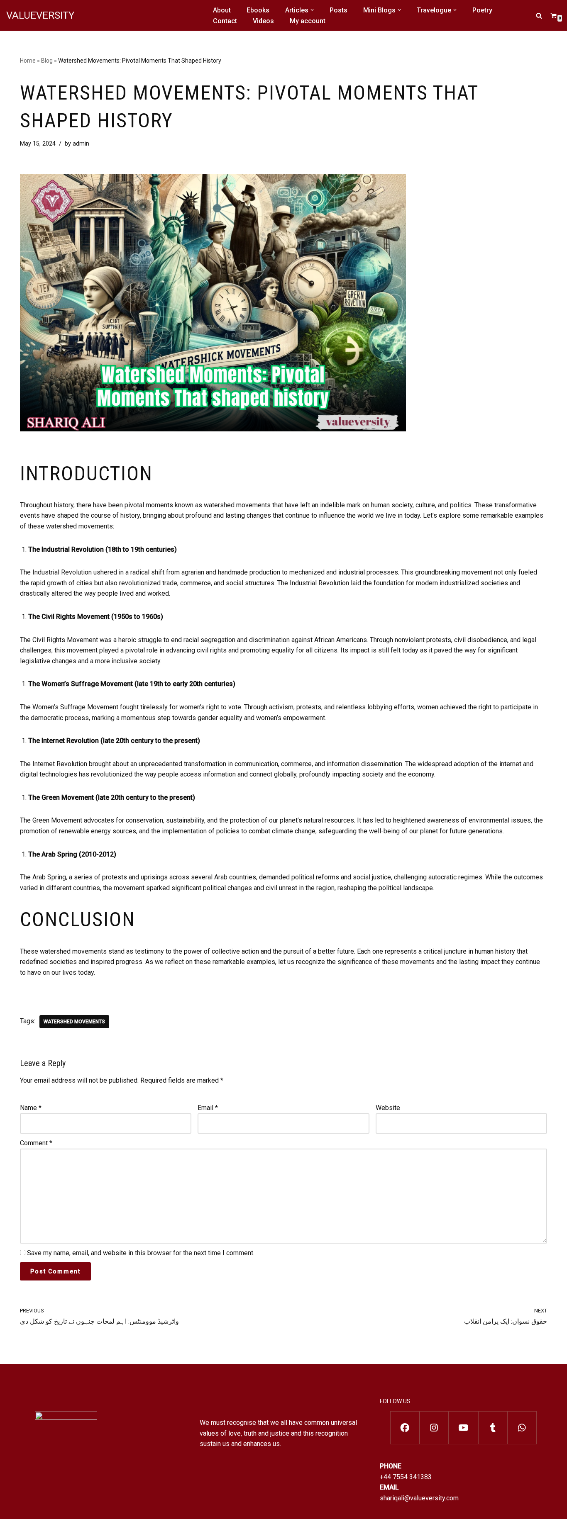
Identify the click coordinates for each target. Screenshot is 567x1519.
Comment (36, 1143)
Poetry (482, 10)
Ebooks (258, 10)
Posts (338, 10)
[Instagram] (434, 1427)
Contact (225, 21)
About (222, 10)
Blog (47, 60)
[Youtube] (463, 1427)
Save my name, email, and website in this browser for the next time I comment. (140, 1253)
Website (388, 1108)
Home (28, 60)
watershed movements (74, 1022)
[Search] (539, 15)
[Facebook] (405, 1427)
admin (81, 143)
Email (208, 1108)
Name (31, 1108)
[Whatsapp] (522, 1427)
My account (307, 21)
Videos (263, 21)
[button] (312, 10)
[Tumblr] (493, 1427)
